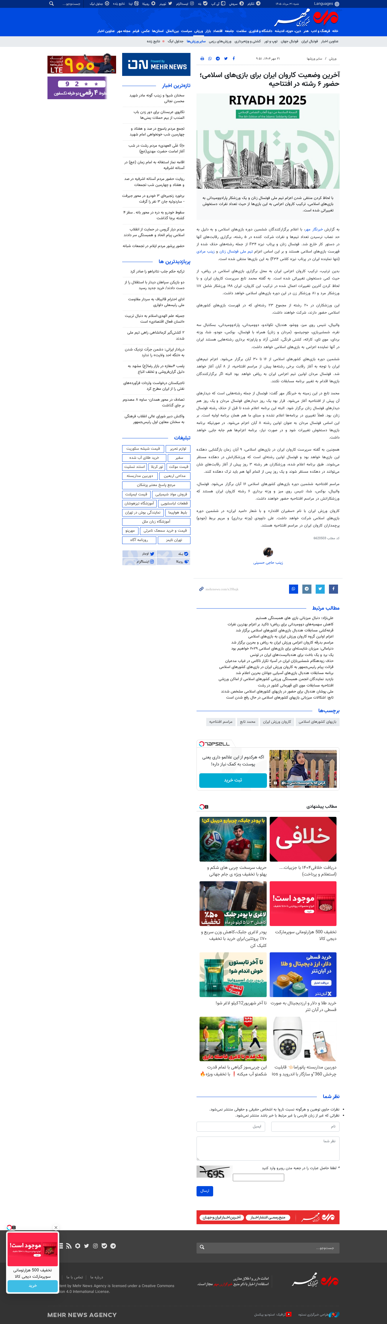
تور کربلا (157, 467)
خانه (335, 31)
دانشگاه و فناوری (260, 31)
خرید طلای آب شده (144, 458)
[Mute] (284, 783)
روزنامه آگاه (139, 540)
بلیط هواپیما (177, 513)
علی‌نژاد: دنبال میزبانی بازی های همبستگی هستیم (294, 618)
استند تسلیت (134, 467)
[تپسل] (202, 744)
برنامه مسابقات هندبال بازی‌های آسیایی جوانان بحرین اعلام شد (284, 673)
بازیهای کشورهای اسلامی (318, 722)
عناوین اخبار (329, 41)
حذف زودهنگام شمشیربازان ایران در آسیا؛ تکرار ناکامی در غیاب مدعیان (279, 661)
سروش (234, 4)
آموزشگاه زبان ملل (156, 522)
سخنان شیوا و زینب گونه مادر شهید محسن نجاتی (156, 98)
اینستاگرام (182, 4)
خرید (33, 1286)
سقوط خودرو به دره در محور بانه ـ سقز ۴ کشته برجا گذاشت (153, 215)
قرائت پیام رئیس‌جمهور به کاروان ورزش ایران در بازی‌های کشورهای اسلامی (276, 667)
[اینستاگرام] (95, 1246)
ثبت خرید (233, 780)
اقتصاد (218, 31)
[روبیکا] (78, 1246)
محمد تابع (247, 722)
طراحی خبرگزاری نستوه (313, 1314)
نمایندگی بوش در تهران (143, 513)
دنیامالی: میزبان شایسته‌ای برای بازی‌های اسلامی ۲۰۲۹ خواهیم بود (282, 649)
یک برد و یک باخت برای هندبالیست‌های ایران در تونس (291, 655)
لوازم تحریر (178, 449)
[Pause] (275, 783)
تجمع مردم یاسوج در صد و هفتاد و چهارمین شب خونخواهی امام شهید (157, 132)
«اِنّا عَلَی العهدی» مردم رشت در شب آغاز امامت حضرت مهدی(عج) (156, 149)
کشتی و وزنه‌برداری (248, 41)
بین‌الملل (172, 31)
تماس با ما (75, 1277)
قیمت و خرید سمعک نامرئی (165, 531)
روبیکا (146, 4)
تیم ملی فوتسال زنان (237, 252)
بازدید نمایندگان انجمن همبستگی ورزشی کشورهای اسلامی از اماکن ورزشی (276, 679)
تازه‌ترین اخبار (176, 86)
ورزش (198, 31)
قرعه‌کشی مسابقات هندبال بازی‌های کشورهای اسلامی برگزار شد (284, 631)
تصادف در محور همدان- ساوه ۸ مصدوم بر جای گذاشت (153, 403)
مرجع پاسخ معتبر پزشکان (156, 485)
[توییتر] (86, 1246)
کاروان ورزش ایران (277, 722)
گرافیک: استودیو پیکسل (270, 1314)
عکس (145, 31)
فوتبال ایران (309, 41)
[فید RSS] (69, 1246)
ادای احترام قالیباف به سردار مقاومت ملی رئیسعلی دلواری (156, 302)
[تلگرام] (113, 1246)
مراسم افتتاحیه (221, 722)
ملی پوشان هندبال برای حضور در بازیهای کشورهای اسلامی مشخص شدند (277, 692)
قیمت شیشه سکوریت (143, 449)
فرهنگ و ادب (320, 31)
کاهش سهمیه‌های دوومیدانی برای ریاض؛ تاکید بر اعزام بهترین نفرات (280, 624)
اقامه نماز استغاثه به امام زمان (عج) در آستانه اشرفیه (154, 165)
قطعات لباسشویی (174, 504)
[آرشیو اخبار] (60, 1246)
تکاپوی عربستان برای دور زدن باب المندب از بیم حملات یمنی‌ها (159, 115)
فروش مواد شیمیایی (171, 494)
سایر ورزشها (314, 58)
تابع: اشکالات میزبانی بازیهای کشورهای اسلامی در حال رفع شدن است (279, 698)
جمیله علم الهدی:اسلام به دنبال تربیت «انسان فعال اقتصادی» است (154, 319)
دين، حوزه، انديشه (288, 31)
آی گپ (215, 4)
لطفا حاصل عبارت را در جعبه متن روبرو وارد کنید (301, 1168)
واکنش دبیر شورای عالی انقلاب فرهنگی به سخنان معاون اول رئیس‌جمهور (154, 419)
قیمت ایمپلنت (136, 494)
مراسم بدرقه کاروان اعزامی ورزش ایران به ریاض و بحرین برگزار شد (282, 643)
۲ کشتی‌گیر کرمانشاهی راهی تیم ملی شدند (155, 335)
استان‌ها (158, 31)
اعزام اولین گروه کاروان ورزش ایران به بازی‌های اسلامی (290, 637)
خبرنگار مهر (314, 230)
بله (200, 4)
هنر (306, 31)
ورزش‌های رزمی (220, 41)
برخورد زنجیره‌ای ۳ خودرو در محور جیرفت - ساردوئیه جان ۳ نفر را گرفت (153, 199)
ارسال (204, 1191)
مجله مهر (123, 31)
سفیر (179, 458)
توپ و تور (271, 41)
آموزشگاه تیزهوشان (139, 504)
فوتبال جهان (289, 41)
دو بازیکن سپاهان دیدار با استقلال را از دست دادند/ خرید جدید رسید (154, 285)
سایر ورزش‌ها (196, 41)
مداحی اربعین (175, 476)
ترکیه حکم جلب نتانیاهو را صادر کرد (157, 272)
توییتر (163, 4)
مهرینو (130, 531)
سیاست (186, 31)
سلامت (241, 31)
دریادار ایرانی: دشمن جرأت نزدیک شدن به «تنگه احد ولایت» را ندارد (154, 352)
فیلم (136, 31)
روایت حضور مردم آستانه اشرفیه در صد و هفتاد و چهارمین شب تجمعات (154, 182)
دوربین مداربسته (140, 476)
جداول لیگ (97, 4)
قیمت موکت (178, 467)
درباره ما (96, 1277)
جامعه (229, 31)
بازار (208, 31)
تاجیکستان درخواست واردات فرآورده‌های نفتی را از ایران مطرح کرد (153, 386)
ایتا (131, 4)
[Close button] (56, 1228)
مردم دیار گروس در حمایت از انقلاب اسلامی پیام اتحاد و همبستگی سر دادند (154, 232)
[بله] (104, 1246)
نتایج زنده (119, 4)
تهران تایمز (174, 540)
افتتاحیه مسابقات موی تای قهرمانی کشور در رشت (295, 686)
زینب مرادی (206, 252)
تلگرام (251, 4)
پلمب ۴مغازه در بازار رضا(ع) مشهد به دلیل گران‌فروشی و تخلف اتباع (156, 369)
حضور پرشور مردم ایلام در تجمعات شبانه (153, 246)
